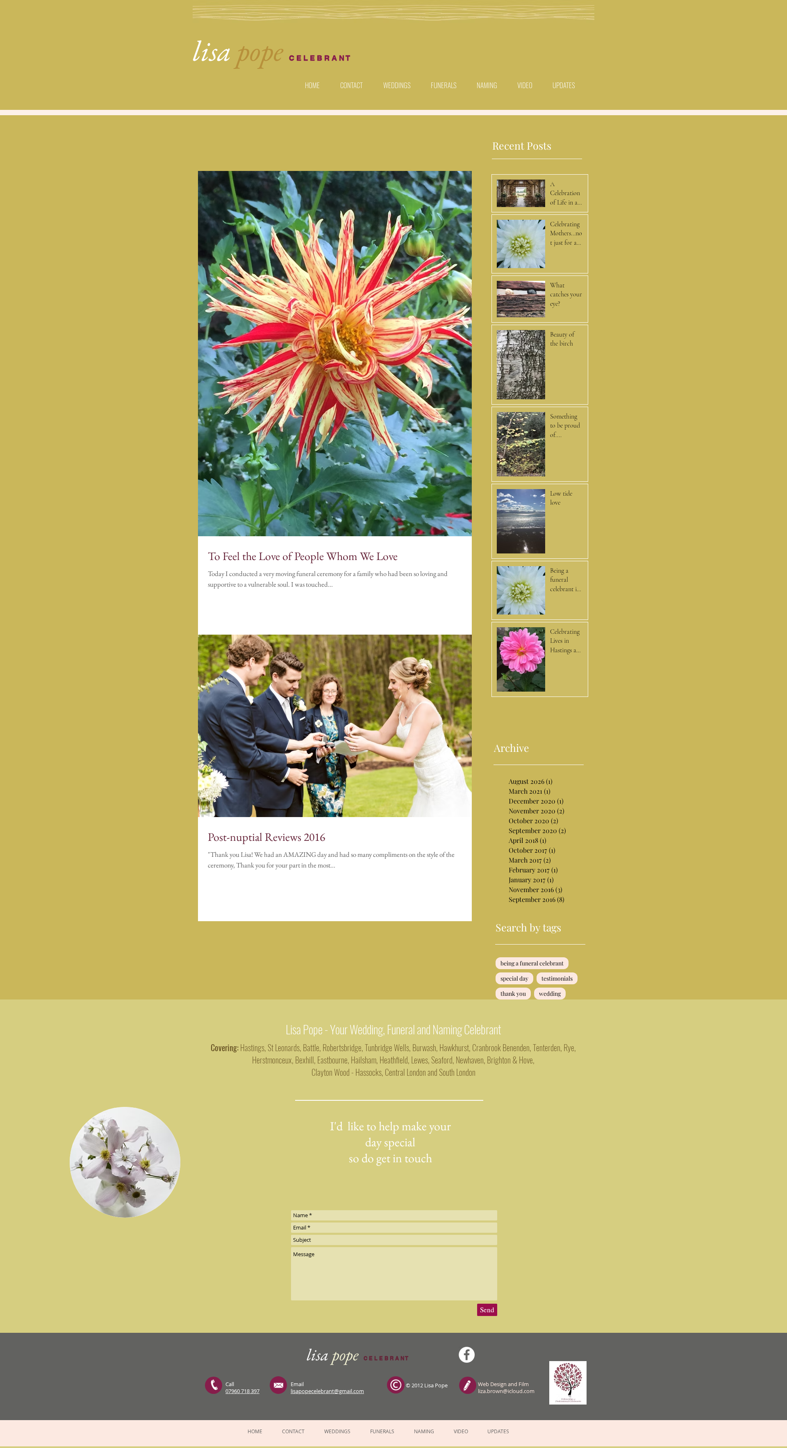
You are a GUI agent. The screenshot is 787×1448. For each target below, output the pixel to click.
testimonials (557, 978)
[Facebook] (467, 1355)
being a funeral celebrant (532, 963)
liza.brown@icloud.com (506, 1391)
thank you (513, 993)
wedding (550, 993)
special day (514, 978)
